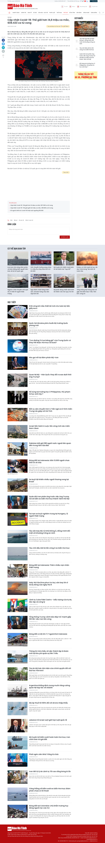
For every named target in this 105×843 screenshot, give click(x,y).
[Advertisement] (39, 186)
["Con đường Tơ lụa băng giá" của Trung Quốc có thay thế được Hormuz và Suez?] (18, 346)
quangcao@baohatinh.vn (83, 841)
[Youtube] (85, 1)
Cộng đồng (94, 12)
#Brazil (15, 220)
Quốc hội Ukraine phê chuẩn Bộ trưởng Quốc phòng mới (48, 324)
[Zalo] (87, 1)
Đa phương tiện (83, 6)
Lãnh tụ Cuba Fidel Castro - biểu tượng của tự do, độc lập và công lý (50, 601)
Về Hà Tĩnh (72, 12)
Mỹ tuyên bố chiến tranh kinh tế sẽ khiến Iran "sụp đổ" (64, 268)
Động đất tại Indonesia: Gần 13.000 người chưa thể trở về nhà (49, 461)
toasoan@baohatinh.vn (92, 839)
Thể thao (59, 12)
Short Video (16, 12)
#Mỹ (11, 220)
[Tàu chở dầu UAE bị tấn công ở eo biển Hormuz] (18, 553)
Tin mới (65, 6)
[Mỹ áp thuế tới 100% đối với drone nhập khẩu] (18, 708)
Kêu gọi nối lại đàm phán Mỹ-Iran (43, 357)
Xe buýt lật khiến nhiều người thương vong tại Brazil (49, 480)
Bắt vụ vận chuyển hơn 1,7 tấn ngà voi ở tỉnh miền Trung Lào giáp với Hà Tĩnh (87, 32)
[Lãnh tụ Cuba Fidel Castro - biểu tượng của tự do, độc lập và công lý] (18, 605)
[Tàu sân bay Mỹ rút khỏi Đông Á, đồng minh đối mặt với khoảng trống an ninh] (18, 536)
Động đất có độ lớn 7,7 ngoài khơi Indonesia (48, 634)
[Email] (3, 47)
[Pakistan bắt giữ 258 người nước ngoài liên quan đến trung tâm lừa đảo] (18, 449)
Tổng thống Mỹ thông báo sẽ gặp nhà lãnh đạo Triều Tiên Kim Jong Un (87, 291)
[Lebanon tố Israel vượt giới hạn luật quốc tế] (18, 725)
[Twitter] (3, 43)
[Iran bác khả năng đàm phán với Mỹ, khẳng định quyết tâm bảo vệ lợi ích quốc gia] (18, 258)
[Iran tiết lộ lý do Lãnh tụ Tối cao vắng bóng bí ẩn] (18, 777)
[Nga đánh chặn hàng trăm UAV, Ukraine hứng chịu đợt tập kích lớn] (41, 281)
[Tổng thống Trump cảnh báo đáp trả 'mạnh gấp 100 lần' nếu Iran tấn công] (18, 622)
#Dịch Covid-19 (29, 220)
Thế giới (65, 12)
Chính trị (23, 12)
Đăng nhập (94, 1)
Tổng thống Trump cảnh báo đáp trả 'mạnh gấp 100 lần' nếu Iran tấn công (50, 618)
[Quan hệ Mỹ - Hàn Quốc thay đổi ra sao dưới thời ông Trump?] (18, 380)
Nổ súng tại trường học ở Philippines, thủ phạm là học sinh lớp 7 (87, 65)
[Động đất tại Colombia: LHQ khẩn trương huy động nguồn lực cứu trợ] (18, 811)
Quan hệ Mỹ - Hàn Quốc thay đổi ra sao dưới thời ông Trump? (50, 376)
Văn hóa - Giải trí (43, 12)
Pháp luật (52, 12)
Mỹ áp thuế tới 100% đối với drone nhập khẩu (48, 703)
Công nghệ (86, 12)
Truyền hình (94, 6)
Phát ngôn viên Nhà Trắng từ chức (44, 754)
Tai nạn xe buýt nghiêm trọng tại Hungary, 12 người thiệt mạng (48, 515)
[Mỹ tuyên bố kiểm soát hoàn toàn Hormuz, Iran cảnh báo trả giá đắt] (18, 742)
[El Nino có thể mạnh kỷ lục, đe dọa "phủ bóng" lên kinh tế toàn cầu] (87, 258)
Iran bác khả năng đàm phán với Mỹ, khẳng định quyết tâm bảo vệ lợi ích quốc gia (18, 269)
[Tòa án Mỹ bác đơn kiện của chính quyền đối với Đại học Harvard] (18, 674)
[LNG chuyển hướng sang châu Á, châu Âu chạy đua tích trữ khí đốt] (41, 258)
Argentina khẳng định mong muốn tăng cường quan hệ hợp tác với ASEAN (49, 686)
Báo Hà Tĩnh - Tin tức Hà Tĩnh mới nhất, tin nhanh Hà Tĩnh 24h (23, 6)
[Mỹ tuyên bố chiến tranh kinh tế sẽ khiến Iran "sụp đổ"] (64, 258)
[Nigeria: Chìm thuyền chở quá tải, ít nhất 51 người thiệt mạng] (18, 281)
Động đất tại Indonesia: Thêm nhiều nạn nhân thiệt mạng (49, 566)
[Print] (3, 51)
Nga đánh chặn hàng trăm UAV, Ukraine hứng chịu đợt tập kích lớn (40, 291)
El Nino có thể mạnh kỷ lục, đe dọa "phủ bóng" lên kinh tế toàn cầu (87, 269)
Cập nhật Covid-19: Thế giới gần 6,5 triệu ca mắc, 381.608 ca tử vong (31, 208)
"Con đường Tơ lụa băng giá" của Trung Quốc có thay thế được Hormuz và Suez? (50, 341)
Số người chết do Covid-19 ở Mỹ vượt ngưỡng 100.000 (26, 210)
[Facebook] (80, 1)
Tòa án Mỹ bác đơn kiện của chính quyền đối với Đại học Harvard (50, 669)
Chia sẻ (3, 37)
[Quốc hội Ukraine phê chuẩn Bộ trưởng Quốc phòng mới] (18, 329)
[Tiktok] (82, 1)
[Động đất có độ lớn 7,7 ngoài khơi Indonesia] (18, 639)
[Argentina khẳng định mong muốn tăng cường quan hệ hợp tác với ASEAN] (18, 691)
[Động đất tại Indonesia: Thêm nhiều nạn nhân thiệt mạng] (18, 570)
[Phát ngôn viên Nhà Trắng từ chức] (18, 760)
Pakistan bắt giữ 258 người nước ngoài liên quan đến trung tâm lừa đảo (50, 444)
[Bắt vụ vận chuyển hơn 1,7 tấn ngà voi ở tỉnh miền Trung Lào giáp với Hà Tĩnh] (18, 414)
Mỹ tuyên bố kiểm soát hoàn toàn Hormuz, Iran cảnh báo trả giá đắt (49, 738)
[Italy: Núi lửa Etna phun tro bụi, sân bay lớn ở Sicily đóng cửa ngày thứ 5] (18, 588)
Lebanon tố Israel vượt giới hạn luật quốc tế (48, 720)
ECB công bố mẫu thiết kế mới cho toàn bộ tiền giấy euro (49, 307)
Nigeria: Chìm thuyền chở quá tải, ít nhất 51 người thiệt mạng (18, 291)
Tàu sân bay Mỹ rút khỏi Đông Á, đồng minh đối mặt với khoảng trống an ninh (87, 41)
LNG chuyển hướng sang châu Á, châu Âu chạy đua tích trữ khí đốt (41, 269)
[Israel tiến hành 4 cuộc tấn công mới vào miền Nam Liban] (18, 431)
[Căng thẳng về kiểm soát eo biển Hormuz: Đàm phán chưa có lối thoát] (18, 794)
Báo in (73, 6)
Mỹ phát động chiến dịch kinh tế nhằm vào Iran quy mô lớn (64, 291)
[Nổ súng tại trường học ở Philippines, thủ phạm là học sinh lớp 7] (18, 397)
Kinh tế (30, 12)
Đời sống (79, 12)
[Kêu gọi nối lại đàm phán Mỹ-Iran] (18, 363)
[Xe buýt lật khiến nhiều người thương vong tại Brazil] (18, 485)
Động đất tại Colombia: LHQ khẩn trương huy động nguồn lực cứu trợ (48, 807)
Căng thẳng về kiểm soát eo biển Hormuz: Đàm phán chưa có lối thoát (49, 790)
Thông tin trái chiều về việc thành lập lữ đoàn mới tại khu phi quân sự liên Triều (48, 652)
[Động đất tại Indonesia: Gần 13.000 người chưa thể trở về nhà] (18, 466)
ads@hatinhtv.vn (93, 841)
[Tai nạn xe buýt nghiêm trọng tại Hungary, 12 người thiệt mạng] (18, 519)
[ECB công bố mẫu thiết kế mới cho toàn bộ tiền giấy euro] (18, 311)
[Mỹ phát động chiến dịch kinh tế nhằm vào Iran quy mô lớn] (64, 281)
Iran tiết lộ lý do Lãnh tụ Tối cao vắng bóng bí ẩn (50, 771)
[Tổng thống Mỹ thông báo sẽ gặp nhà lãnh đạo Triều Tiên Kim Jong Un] (87, 281)
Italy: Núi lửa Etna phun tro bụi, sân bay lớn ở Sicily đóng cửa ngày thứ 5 (48, 584)
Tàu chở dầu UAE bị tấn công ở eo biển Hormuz (86, 49)
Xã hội (35, 12)
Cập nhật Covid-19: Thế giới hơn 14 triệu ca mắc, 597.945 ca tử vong (31, 205)
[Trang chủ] (9, 12)
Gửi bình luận (65, 237)
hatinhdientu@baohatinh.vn (90, 837)
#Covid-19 (21, 220)
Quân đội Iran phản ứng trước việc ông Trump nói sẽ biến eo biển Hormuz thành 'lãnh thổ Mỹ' (87, 56)
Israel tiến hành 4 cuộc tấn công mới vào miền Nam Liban (49, 427)
